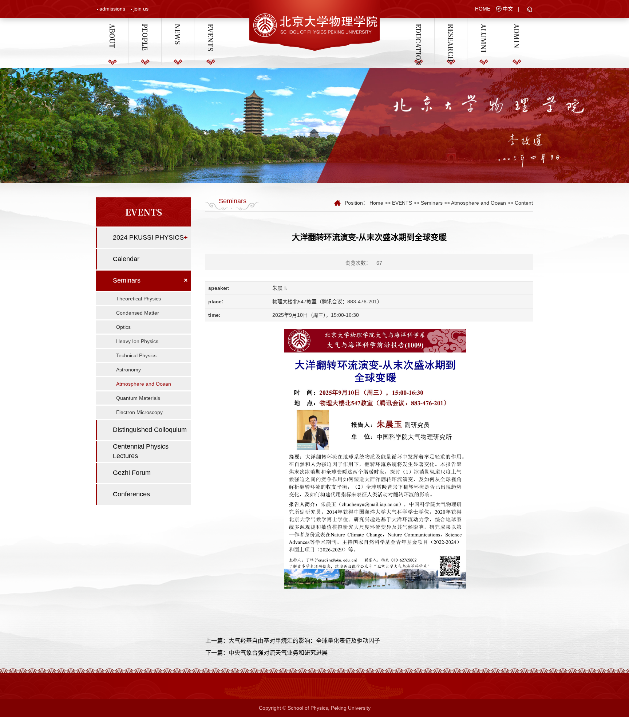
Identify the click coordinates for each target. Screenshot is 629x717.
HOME (482, 9)
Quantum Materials (138, 398)
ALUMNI (483, 27)
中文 (508, 9)
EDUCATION (418, 27)
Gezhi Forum (132, 472)
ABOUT (112, 27)
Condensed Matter (137, 313)
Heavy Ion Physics (137, 341)
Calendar (126, 259)
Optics (123, 327)
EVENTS (210, 27)
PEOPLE (145, 27)
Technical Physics (136, 355)
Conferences (131, 494)
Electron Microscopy (139, 412)
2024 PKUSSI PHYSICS (148, 237)
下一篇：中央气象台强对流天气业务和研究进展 (266, 653)
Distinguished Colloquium (150, 429)
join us (141, 9)
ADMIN (516, 27)
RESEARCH (451, 27)
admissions (112, 9)
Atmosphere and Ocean (143, 384)
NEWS (178, 27)
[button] (530, 10)
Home (376, 203)
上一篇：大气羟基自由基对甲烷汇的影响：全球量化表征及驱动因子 (292, 641)
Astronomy (128, 370)
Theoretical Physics (138, 299)
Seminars (127, 280)
